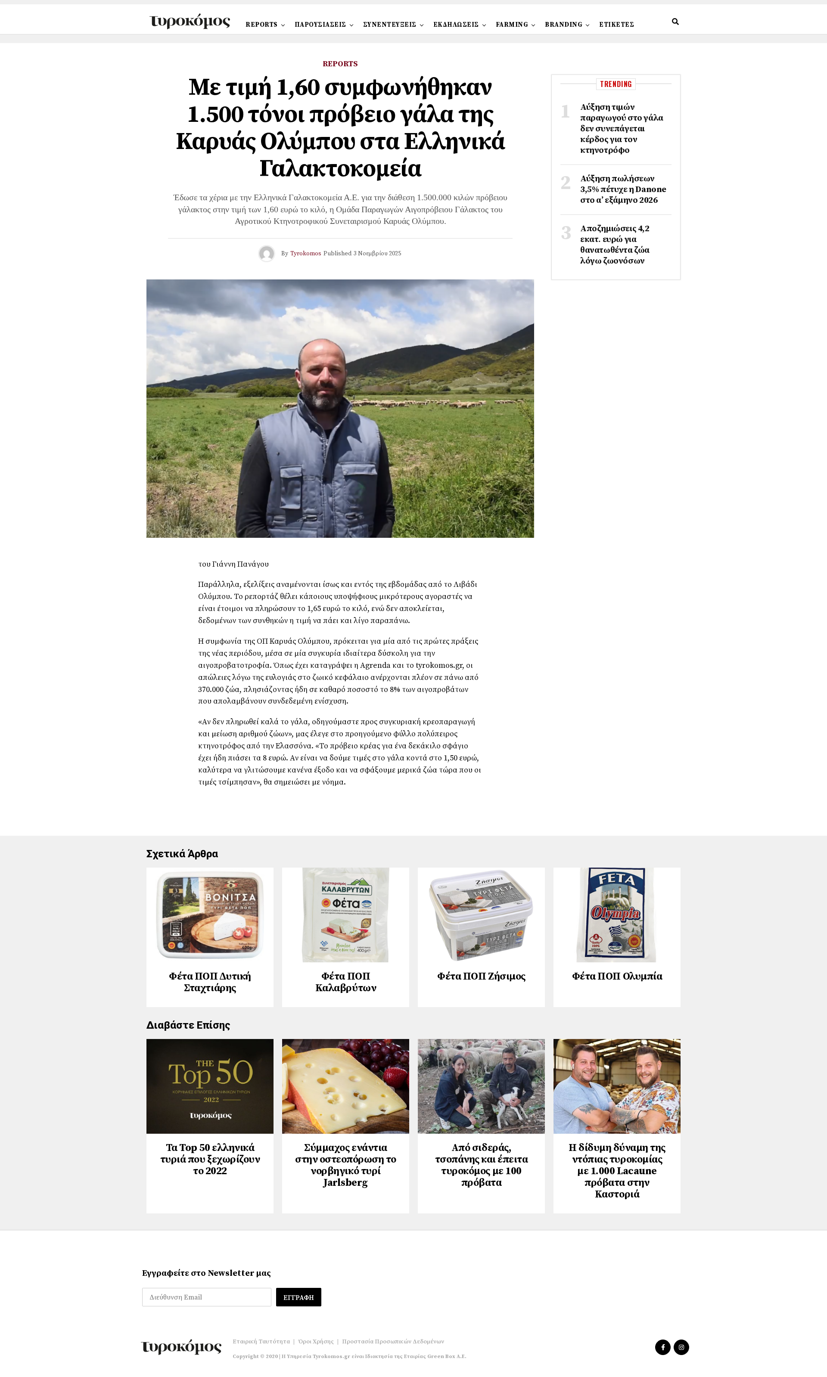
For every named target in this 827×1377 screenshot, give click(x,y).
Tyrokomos (305, 253)
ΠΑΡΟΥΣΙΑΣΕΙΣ (320, 25)
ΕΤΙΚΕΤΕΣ (616, 25)
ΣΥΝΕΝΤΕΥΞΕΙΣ (390, 25)
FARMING (512, 25)
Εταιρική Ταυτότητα (261, 1342)
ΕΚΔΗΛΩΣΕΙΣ (456, 25)
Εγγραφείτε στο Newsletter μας (206, 1273)
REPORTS (262, 25)
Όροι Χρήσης (316, 1342)
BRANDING (563, 25)
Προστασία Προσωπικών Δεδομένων (393, 1342)
